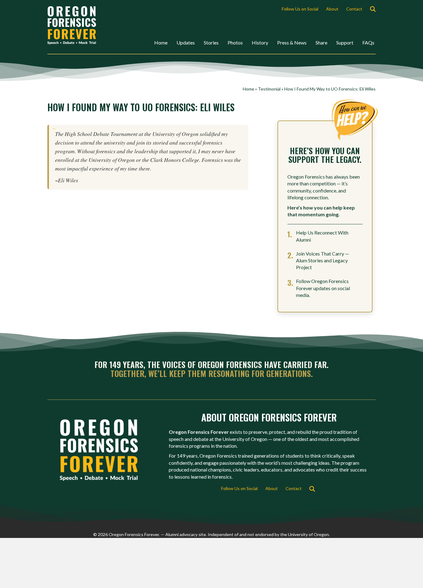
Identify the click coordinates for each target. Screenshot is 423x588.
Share (321, 42)
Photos (235, 42)
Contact (354, 8)
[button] (374, 8)
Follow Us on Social (300, 8)
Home (161, 42)
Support (344, 42)
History (260, 42)
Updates (186, 42)
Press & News (292, 42)
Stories (211, 42)
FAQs (368, 42)
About (332, 8)
